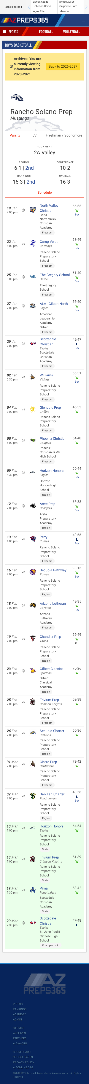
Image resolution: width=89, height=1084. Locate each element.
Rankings (20, 1009)
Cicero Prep (48, 764)
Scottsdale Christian (48, 343)
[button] (86, 7)
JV (34, 135)
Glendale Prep (50, 409)
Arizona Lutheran (53, 605)
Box (77, 214)
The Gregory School (55, 277)
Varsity (15, 135)
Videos (18, 1004)
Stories (18, 1028)
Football (46, 31)
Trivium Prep (51, 702)
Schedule (45, 192)
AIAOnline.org (23, 1067)
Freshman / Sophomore (64, 135)
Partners (20, 1038)
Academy (19, 1014)
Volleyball (71, 31)
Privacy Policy (23, 1062)
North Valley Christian (49, 210)
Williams (46, 377)
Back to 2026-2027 (63, 66)
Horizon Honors (52, 473)
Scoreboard (22, 1052)
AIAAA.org (20, 1043)
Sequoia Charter (52, 733)
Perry (44, 539)
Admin (17, 1019)
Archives (19, 1033)
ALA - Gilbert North (54, 306)
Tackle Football (13, 6)
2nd (29, 168)
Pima (48, 890)
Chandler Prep (50, 639)
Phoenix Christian (53, 441)
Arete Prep (47, 506)
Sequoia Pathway (53, 572)
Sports (13, 31)
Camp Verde (49, 244)
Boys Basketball (18, 45)
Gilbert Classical (52, 671)
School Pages (23, 1057)
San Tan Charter (52, 796)
